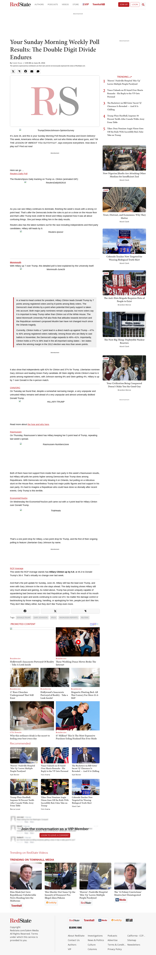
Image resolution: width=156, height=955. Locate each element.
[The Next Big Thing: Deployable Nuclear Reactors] (124, 324)
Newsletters (133, 944)
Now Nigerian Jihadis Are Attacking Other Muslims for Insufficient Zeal (124, 175)
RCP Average (16, 568)
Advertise (112, 940)
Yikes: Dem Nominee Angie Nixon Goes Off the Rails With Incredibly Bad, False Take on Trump (55, 801)
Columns (92, 949)
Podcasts (53, 4)
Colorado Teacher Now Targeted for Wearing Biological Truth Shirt (82, 800)
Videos (65, 4)
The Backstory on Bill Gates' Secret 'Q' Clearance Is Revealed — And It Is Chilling (85, 768)
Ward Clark (76, 806)
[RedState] (20, 4)
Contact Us (74, 940)
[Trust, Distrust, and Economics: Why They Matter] (124, 199)
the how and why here (38, 424)
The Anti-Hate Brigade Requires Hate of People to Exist (124, 299)
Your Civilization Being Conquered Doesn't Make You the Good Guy (124, 384)
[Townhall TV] (99, 4)
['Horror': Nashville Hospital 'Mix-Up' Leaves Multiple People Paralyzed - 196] (95, 876)
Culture (92, 944)
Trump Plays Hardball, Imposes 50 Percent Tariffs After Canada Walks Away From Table (22, 801)
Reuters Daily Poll (18, 173)
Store (76, 4)
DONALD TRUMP (23, 618)
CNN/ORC (15, 388)
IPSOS (53, 618)
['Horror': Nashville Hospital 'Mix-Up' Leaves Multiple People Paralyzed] (24, 755)
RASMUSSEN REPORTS (68, 618)
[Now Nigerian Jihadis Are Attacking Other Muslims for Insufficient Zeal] (124, 157)
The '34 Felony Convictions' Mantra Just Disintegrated (128, 893)
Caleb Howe (17, 63)
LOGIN (135, 4)
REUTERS (84, 618)
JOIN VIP (124, 4)
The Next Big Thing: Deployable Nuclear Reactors (124, 341)
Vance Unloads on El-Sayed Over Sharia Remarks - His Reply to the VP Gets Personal (54, 768)
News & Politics (96, 940)
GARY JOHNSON (41, 618)
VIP (69, 949)
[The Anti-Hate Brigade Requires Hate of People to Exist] (124, 282)
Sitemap (131, 940)
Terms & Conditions (117, 944)
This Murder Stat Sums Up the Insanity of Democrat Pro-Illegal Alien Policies (60, 894)
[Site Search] (143, 4)
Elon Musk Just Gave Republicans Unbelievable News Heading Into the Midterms (23, 896)
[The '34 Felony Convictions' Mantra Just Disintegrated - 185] (130, 876)
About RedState (76, 935)
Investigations (95, 935)
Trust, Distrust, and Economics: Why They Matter (124, 216)
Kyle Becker (14, 775)
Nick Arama (45, 775)
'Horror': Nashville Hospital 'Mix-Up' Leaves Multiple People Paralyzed (22, 768)
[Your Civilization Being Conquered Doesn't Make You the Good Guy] (124, 367)
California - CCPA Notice (136, 935)
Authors (39, 4)
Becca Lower (15, 809)
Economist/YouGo (18, 498)
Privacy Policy (115, 949)
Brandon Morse (124, 305)
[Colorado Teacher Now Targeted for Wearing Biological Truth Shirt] (86, 787)
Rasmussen (16, 432)
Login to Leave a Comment (55, 835)
